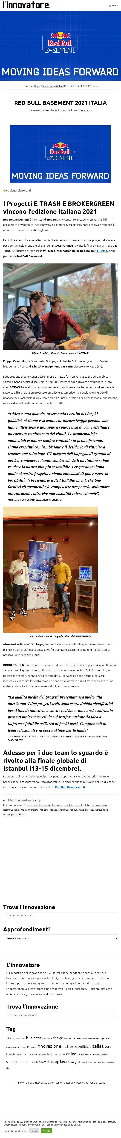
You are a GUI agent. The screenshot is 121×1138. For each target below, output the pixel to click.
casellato (68, 804)
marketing (39, 1054)
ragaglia (54, 809)
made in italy (21, 1054)
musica (62, 1054)
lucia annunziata (29, 809)
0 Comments (85, 110)
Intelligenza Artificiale (76, 1046)
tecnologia (70, 1061)
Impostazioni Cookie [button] (16, 1130)
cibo (44, 1038)
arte (11, 1038)
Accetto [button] (46, 1130)
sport (42, 1061)
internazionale (100, 804)
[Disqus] (60, 862)
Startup (36, 800)
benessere (20, 1038)
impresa (33, 1047)
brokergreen (55, 804)
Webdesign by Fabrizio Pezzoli (89, 1082)
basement (32, 804)
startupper (9, 814)
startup (89, 809)
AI (7, 1038)
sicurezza (105, 1054)
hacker (24, 1047)
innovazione (49, 1046)
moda (54, 1054)
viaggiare (110, 1062)
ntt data (44, 809)
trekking (91, 1062)
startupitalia (101, 809)
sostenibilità (31, 1061)
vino (8, 1068)
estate (80, 1038)
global (87, 804)
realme (88, 1054)
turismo (98, 1062)
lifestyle (10, 1054)
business (33, 1037)
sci (99, 1054)
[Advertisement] (28, 1112)
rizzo (81, 809)
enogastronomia (70, 1038)
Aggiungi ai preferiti (18, 190)
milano (48, 1054)
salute (95, 1054)
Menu (115, 5)
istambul (8, 809)
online (71, 1053)
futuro (98, 1038)
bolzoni (43, 804)
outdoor (81, 1054)
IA (28, 1046)
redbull (74, 809)
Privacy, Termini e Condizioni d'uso (40, 994)
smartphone (15, 1061)
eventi (86, 1038)
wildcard (20, 814)
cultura (49, 1038)
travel (84, 1061)
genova (106, 1038)
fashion (92, 1038)
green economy (13, 1046)
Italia (16, 809)
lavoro (106, 1046)
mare (30, 1054)
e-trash (79, 804)
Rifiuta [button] (34, 1130)
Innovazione (24, 800)
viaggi (104, 1062)
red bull (64, 809)
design (58, 1038)
